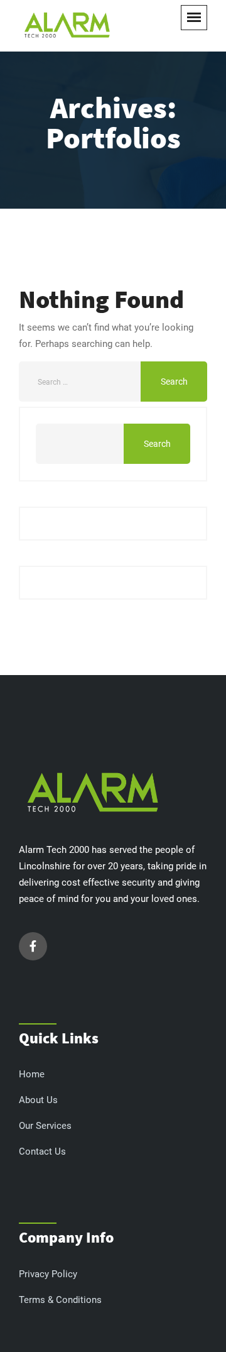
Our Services (45, 1125)
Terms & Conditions (60, 1299)
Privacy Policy (48, 1274)
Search (157, 444)
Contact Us (42, 1151)
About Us (38, 1100)
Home (32, 1074)
